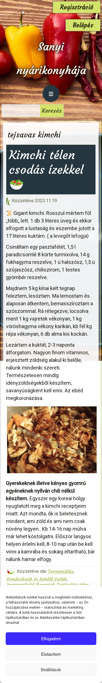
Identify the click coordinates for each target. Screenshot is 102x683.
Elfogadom (51, 638)
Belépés (83, 25)
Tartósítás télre (72, 584)
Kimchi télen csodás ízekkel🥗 (46, 170)
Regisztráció (76, 7)
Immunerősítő (20, 584)
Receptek (45, 584)
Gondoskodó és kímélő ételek (37, 579)
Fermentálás (60, 571)
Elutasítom (51, 654)
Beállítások (51, 669)
